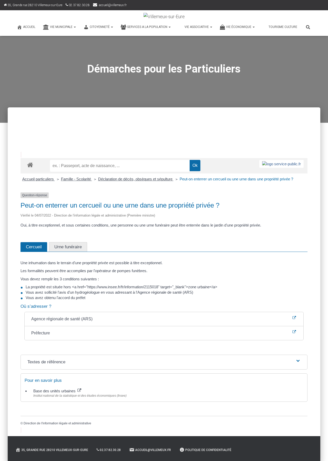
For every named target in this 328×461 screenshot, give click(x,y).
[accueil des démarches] (30, 164)
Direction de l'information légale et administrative (57, 423)
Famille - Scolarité (76, 179)
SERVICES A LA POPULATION (147, 27)
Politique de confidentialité (208, 450)
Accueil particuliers (38, 179)
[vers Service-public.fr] (281, 164)
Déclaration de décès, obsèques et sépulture (135, 179)
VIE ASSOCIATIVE (197, 27)
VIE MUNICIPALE (61, 27)
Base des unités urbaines (55, 391)
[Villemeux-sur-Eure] (164, 17)
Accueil (29, 27)
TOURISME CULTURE (283, 27)
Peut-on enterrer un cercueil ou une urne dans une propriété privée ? (236, 179)
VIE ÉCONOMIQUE (239, 27)
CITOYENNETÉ (100, 27)
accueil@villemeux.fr (113, 5)
